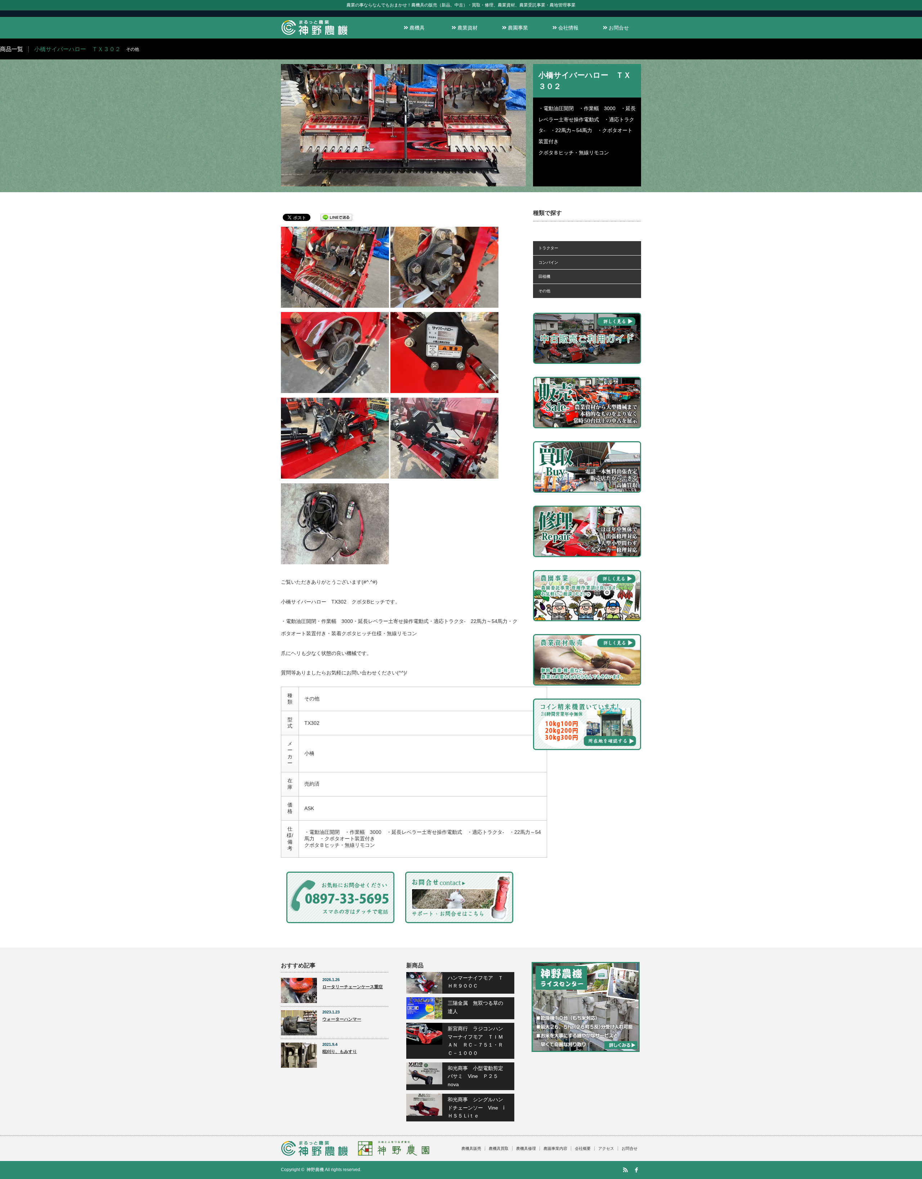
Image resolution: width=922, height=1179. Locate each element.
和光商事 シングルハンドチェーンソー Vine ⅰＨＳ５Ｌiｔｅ (476, 1108)
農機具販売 (471, 1148)
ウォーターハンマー (341, 1019)
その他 (544, 291)
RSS (625, 1170)
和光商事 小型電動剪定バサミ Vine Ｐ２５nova (475, 1076)
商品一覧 (11, 49)
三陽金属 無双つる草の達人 (475, 1007)
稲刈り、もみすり (339, 1051)
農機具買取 (499, 1148)
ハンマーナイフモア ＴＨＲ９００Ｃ (475, 982)
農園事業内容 (555, 1148)
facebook (636, 1170)
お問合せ (618, 28)
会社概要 (583, 1148)
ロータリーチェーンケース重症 (352, 986)
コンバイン (548, 262)
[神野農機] (314, 35)
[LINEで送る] (336, 217)
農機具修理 (526, 1148)
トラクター (548, 248)
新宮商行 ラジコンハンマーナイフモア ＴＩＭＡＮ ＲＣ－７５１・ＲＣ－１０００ (475, 1041)
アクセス (606, 1148)
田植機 (544, 276)
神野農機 (315, 1169)
